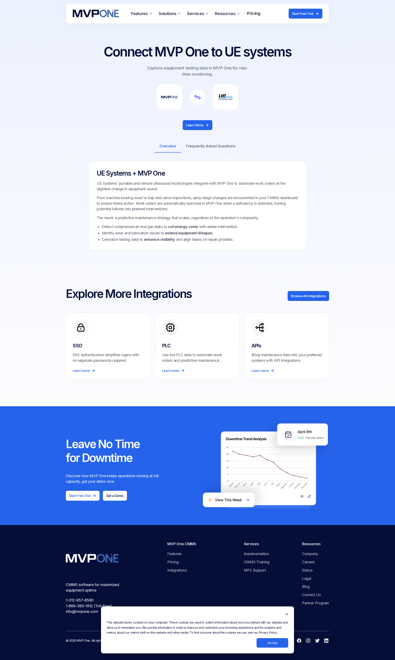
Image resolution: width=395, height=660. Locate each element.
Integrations (177, 570)
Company (310, 554)
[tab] (168, 146)
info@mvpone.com (82, 611)
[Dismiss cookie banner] (286, 614)
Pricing (173, 562)
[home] (96, 13)
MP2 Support (255, 570)
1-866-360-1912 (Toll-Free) (89, 606)
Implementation (256, 554)
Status (307, 570)
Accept (272, 643)
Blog (306, 586)
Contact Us (311, 595)
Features (174, 554)
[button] (142, 13)
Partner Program (315, 603)
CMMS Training (257, 562)
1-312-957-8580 (80, 600)
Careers (308, 562)
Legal (306, 578)
